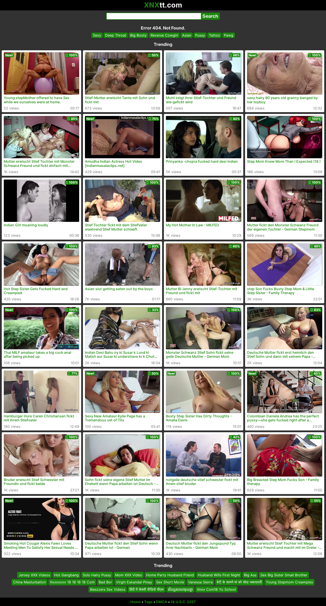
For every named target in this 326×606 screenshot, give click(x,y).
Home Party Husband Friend (170, 575)
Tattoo (214, 35)
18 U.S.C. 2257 (183, 602)
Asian (186, 35)
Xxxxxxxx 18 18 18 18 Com (72, 582)
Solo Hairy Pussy (97, 575)
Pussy (200, 35)
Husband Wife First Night (219, 575)
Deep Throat (115, 35)
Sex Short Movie (170, 582)
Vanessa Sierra (200, 582)
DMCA (161, 602)
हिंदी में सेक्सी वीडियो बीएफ (146, 589)
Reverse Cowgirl (164, 35)
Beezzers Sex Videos (107, 589)
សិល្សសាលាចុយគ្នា (180, 589)
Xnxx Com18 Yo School (216, 589)
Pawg (228, 35)
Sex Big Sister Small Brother (283, 575)
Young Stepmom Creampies (289, 582)
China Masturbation (29, 582)
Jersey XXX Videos (34, 575)
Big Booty (138, 35)
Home (135, 602)
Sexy (97, 35)
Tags (148, 602)
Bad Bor (105, 582)
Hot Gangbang (66, 575)
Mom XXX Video (128, 575)
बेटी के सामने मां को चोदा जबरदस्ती (239, 582)
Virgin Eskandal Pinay (134, 582)
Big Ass (250, 575)
